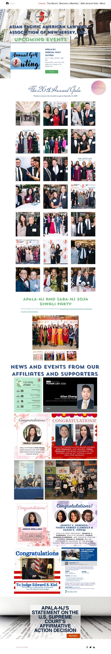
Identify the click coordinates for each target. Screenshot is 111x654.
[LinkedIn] (94, 647)
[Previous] (10, 618)
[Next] (100, 618)
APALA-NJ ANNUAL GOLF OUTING (53, 52)
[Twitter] (90, 647)
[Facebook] (87, 647)
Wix (26, 647)
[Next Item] (76, 332)
